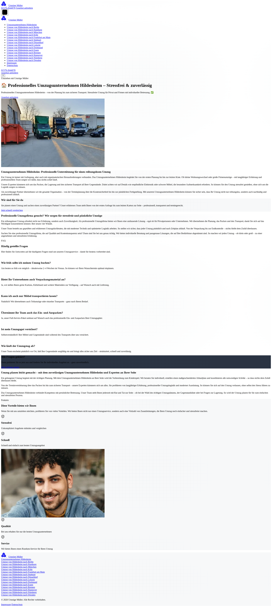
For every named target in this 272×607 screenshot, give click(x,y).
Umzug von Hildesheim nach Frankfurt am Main (28, 37)
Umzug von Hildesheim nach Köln (22, 35)
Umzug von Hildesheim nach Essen (23, 50)
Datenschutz (12, 65)
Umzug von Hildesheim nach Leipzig (23, 45)
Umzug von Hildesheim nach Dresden (24, 60)
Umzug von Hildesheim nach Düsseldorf (25, 42)
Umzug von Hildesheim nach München (24, 32)
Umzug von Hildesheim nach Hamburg (24, 30)
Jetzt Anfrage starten (10, 367)
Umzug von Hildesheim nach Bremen (24, 52)
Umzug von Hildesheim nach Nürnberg (24, 58)
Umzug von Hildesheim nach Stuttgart (24, 40)
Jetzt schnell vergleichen (12, 210)
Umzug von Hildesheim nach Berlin (23, 27)
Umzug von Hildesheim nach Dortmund (25, 47)
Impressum (12, 63)
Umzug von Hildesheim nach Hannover (24, 55)
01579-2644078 (8, 8)
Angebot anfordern (24, 8)
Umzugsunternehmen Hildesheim (22, 24)
